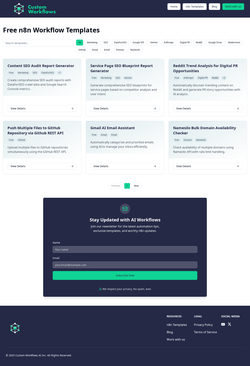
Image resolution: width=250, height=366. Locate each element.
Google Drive (215, 42)
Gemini (154, 42)
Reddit (199, 42)
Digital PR (185, 42)
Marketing (92, 42)
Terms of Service (205, 332)
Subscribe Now (125, 275)
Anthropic (169, 42)
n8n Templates (195, 6)
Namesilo (135, 49)
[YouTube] (223, 324)
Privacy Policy (203, 325)
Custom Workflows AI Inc (30, 355)
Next (136, 185)
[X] (229, 324)
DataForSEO (120, 42)
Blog (214, 6)
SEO (106, 42)
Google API (138, 42)
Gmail (95, 49)
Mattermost (234, 42)
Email (107, 49)
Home (174, 6)
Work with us (233, 6)
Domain (120, 49)
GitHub (82, 49)
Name (56, 242)
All (79, 42)
